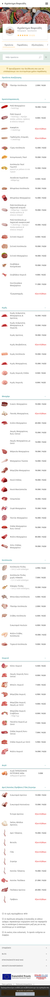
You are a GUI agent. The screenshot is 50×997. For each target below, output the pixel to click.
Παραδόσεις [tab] (22, 45)
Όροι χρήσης (7, 984)
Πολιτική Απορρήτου (24, 984)
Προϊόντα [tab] (8, 45)
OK (25, 994)
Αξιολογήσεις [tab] (37, 45)
